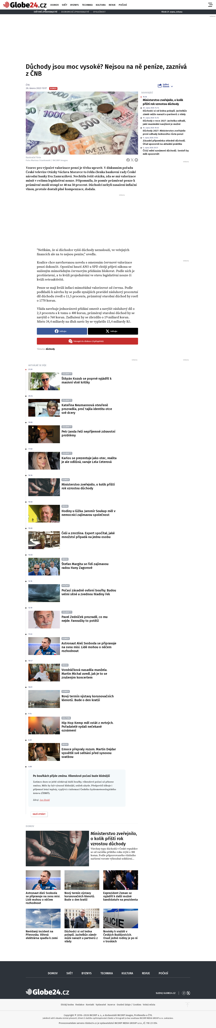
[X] (132, 160)
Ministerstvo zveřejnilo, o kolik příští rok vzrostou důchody (163, 102)
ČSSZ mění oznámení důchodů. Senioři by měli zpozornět (166, 152)
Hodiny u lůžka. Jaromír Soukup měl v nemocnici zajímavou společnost (88, 513)
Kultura (101, 4)
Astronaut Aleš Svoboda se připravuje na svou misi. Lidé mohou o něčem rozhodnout (89, 647)
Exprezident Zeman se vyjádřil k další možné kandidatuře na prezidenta (120, 896)
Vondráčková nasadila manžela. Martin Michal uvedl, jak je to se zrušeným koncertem (84, 673)
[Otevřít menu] (210, 4)
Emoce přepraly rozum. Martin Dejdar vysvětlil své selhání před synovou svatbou (89, 753)
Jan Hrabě (45, 800)
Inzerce (111, 1004)
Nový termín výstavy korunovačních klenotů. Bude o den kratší (88, 698)
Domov (54, 4)
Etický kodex (67, 1004)
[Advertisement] (87, 220)
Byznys (74, 4)
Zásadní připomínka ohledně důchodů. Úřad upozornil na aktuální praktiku (164, 142)
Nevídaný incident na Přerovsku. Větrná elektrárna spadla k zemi (42, 935)
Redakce (79, 1004)
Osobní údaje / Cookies (129, 1004)
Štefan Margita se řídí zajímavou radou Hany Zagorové (85, 566)
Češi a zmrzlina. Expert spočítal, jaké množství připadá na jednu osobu (88, 535)
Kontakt (90, 1004)
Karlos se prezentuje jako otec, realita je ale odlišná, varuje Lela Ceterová (89, 460)
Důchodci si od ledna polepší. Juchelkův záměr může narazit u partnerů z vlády (165, 112)
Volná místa (149, 1004)
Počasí (123, 4)
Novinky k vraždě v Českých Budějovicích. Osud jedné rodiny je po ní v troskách (120, 936)
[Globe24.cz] (24, 5)
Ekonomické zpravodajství (75, 12)
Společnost (99, 12)
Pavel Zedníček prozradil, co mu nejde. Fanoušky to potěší (85, 619)
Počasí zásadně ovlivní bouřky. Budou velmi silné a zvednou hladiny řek (89, 592)
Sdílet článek (166, 85)
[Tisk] (136, 160)
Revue (112, 4)
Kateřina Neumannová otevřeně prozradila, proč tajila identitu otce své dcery (87, 409)
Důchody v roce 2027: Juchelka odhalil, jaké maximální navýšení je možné (164, 122)
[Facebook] (128, 160)
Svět (64, 4)
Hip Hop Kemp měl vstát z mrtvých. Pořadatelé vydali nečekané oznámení (87, 726)
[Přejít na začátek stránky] (187, 1004)
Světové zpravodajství (45, 12)
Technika (87, 4)
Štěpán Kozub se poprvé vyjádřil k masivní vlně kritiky (86, 380)
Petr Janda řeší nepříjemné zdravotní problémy (88, 433)
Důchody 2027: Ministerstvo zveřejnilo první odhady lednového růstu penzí (164, 132)
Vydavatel (101, 1004)
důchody (50, 349)
